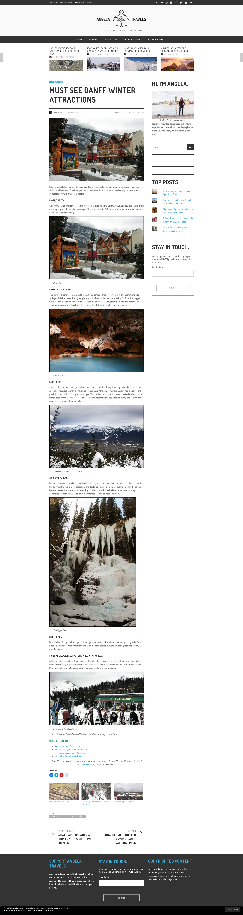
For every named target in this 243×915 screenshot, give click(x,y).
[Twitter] (181, 2)
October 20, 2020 (70, 54)
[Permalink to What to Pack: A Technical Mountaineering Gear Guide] (103, 64)
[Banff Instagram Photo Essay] (64, 791)
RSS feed (85, 764)
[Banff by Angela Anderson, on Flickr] (96, 247)
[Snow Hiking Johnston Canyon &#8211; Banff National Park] (96, 791)
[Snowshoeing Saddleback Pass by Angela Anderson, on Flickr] (96, 436)
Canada (64, 816)
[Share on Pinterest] (138, 112)
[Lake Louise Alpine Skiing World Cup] (128, 791)
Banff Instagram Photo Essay (67, 746)
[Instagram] (171, 2)
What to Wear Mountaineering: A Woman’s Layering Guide (177, 49)
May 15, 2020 (180, 54)
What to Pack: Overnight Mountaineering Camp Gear (137, 49)
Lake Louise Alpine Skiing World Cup (70, 752)
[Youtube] (186, 2)
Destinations (56, 82)
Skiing (83, 816)
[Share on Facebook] (125, 112)
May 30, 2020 (143, 54)
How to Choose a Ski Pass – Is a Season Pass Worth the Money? (65, 49)
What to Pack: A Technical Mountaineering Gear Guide (100, 49)
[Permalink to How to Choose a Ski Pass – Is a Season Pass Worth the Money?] (66, 64)
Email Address (158, 267)
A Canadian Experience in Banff (68, 756)
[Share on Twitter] (129, 112)
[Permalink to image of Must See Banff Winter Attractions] (96, 149)
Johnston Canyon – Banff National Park (72, 749)
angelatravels (58, 54)
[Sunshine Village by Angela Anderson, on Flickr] (96, 698)
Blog (58, 816)
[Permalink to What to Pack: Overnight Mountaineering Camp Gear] (140, 64)
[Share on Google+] (134, 112)
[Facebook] (156, 2)
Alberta (53, 816)
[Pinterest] (176, 2)
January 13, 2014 (72, 112)
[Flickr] (161, 2)
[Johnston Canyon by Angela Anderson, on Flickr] (92, 561)
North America (74, 816)
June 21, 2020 (106, 54)
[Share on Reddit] (142, 112)
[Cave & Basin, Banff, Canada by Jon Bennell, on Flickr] (96, 340)
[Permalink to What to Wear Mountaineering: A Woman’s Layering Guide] (177, 64)
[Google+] (166, 2)
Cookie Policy (48, 910)
